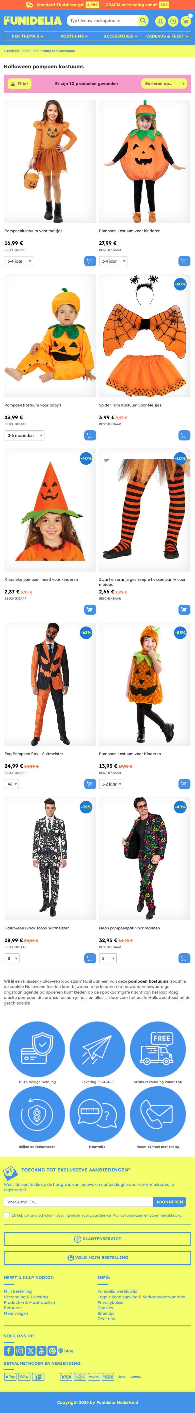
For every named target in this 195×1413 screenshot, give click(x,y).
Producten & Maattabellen (29, 1302)
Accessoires (118, 36)
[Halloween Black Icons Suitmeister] (50, 859)
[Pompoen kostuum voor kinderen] (145, 161)
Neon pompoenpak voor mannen (129, 928)
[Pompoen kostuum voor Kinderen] (145, 684)
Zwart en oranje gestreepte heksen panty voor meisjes (142, 582)
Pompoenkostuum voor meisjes (33, 230)
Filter (23, 83)
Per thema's (25, 36)
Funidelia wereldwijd (117, 1291)
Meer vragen (16, 1313)
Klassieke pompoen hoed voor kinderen (41, 579)
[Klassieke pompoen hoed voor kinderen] (50, 510)
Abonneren (169, 1201)
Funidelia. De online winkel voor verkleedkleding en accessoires (33, 20)
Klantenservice (101, 1238)
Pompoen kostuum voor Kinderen (130, 753)
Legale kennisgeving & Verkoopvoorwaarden (141, 1296)
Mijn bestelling (18, 1291)
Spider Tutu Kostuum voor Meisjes (130, 405)
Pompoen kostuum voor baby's (33, 405)
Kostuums (72, 36)
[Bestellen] (90, 261)
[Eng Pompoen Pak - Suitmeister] (50, 684)
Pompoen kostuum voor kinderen (129, 230)
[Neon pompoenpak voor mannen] (145, 859)
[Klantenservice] (173, 21)
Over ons (106, 1318)
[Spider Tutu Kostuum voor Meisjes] (145, 336)
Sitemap (106, 1313)
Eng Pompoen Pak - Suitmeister (34, 753)
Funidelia (11, 51)
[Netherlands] (9, 1351)
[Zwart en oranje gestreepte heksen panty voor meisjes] (145, 510)
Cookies (105, 1307)
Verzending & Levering (26, 1296)
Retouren (13, 1307)
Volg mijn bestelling (101, 1257)
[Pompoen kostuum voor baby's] (50, 336)
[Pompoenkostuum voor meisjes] (50, 161)
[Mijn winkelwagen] (186, 21)
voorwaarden (93, 1215)
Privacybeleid (111, 1302)
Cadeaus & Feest (165, 36)
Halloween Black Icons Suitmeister (37, 928)
